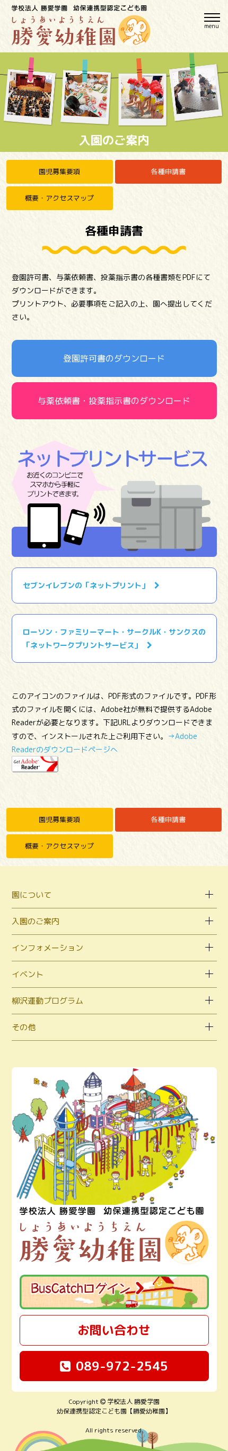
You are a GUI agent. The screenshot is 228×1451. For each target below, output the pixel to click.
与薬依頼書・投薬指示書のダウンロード (114, 401)
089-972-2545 (122, 1365)
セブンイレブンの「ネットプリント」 (86, 585)
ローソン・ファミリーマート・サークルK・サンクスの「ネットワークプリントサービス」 (114, 638)
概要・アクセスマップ (59, 198)
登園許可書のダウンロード (114, 358)
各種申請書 (168, 171)
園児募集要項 (59, 171)
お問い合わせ (114, 1329)
